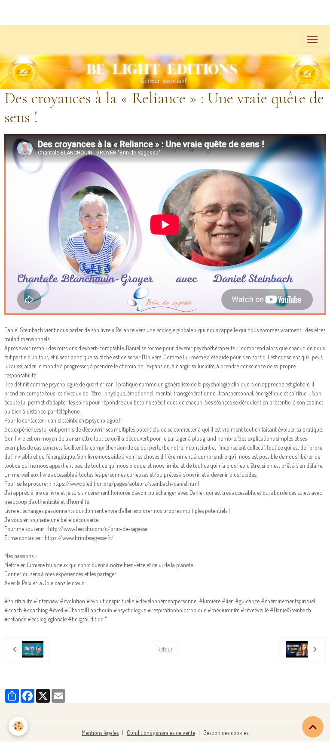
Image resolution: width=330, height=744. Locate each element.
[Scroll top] (313, 727)
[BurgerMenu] (312, 39)
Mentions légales (100, 732)
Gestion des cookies (225, 732)
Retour (165, 649)
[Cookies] (18, 726)
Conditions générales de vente (161, 732)
